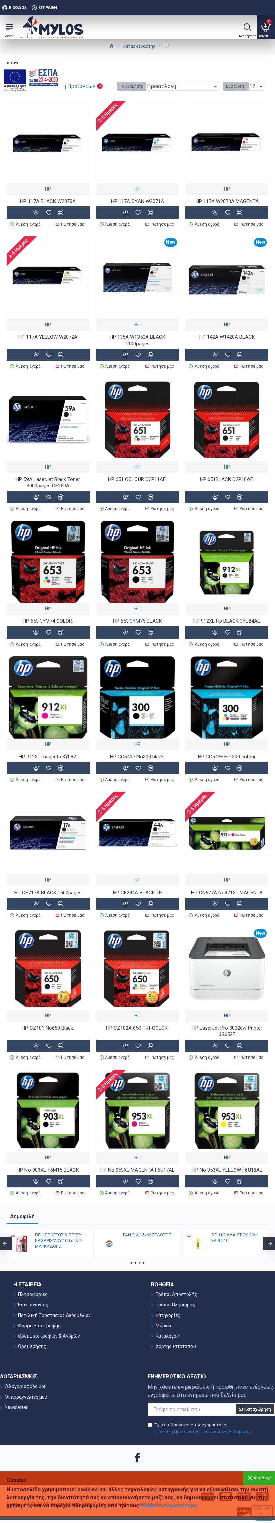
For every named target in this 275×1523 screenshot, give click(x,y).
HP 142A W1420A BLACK (227, 337)
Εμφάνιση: (235, 86)
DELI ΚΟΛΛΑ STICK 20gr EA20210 (234, 1237)
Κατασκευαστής (139, 46)
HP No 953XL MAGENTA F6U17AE (137, 1170)
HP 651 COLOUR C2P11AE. (137, 479)
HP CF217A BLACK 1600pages (48, 893)
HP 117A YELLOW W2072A (47, 337)
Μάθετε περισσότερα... (171, 1505)
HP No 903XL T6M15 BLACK (48, 1170)
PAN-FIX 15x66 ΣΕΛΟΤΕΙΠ (147, 1234)
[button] (131, 1263)
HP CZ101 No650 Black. (48, 1028)
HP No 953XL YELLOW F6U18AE (227, 1170)
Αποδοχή (262, 1477)
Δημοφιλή (22, 1216)
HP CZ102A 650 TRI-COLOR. (137, 1028)
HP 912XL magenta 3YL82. (48, 757)
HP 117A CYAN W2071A (137, 201)
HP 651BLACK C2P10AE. (227, 479)
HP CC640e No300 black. (137, 757)
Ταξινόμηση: (131, 86)
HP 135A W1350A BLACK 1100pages (137, 340)
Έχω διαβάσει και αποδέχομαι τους (203, 1428)
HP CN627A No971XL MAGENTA (227, 893)
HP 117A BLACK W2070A (48, 201)
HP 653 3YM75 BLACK (137, 621)
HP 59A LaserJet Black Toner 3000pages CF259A (48, 482)
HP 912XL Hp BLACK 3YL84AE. (227, 621)
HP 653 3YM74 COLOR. (48, 621)
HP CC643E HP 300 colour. (227, 757)
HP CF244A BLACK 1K (137, 893)
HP (48, 189)
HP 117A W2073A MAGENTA (227, 201)
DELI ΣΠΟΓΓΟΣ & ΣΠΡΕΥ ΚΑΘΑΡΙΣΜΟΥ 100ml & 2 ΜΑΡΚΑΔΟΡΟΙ (58, 1240)
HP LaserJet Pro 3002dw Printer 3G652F (227, 1031)
